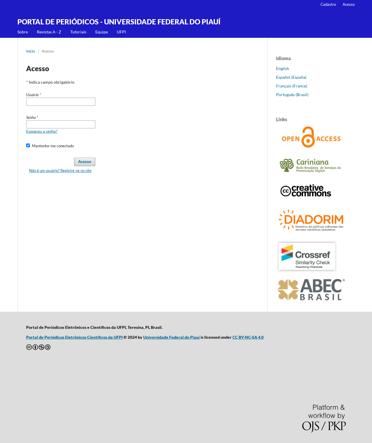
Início (30, 51)
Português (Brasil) (292, 94)
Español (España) (291, 77)
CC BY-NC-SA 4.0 (248, 337)
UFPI (121, 31)
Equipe (101, 31)
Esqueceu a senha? (41, 131)
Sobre (22, 31)
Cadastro (328, 4)
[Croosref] (306, 270)
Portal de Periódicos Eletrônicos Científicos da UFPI (74, 337)
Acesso (349, 4)
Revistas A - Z (49, 31)
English (282, 68)
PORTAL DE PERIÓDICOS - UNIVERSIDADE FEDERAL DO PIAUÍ (119, 21)
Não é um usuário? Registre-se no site (60, 170)
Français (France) (291, 85)
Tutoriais (78, 31)
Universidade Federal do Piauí (171, 337)
